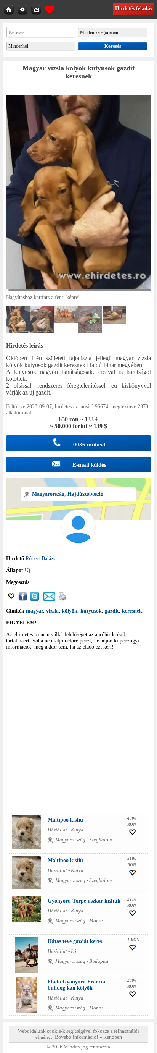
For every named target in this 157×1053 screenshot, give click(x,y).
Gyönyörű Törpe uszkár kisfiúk (84, 901)
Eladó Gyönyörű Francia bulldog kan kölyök (76, 985)
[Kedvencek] (49, 8)
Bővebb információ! (76, 1037)
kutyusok (91, 611)
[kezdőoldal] (9, 9)
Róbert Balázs (40, 558)
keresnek (132, 611)
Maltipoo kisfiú (65, 820)
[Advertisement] (78, 734)
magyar (34, 611)
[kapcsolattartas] (37, 9)
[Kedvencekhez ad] (11, 599)
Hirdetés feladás (133, 8)
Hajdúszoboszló (85, 494)
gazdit (112, 611)
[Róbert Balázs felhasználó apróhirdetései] (78, 552)
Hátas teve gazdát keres (75, 941)
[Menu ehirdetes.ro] (23, 9)
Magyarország (48, 494)
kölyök (69, 611)
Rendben (112, 1037)
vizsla (52, 611)
